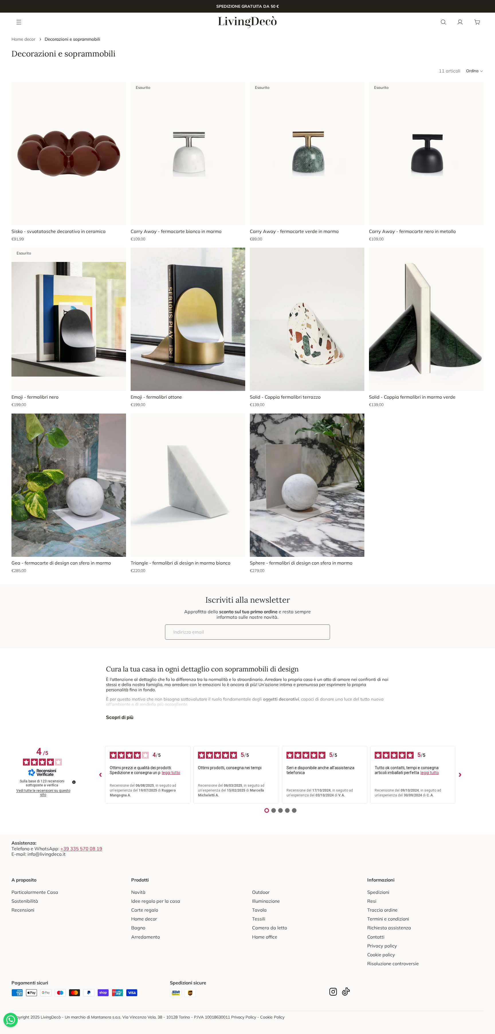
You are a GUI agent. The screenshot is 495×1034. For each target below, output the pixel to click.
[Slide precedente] (20, 153)
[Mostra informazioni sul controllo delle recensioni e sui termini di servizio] (74, 782)
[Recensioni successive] (460, 775)
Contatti (375, 937)
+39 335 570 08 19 (81, 848)
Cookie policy (381, 954)
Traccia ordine (382, 910)
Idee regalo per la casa (155, 901)
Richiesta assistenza (389, 928)
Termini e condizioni (388, 919)
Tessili (258, 919)
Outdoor (261, 892)
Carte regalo (144, 910)
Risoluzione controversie (393, 963)
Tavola (259, 910)
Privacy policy (382, 946)
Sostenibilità (24, 901)
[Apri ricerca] (443, 22)
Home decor (23, 39)
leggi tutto (171, 772)
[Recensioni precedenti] (101, 775)
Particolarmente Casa (34, 892)
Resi (371, 901)
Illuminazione (266, 901)
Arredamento (145, 937)
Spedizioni (378, 892)
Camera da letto (269, 928)
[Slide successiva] (117, 153)
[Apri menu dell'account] (460, 22)
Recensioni (22, 910)
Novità (138, 892)
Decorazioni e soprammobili (72, 39)
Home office (264, 937)
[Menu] (19, 22)
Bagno (138, 928)
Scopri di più (119, 717)
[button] (475, 71)
